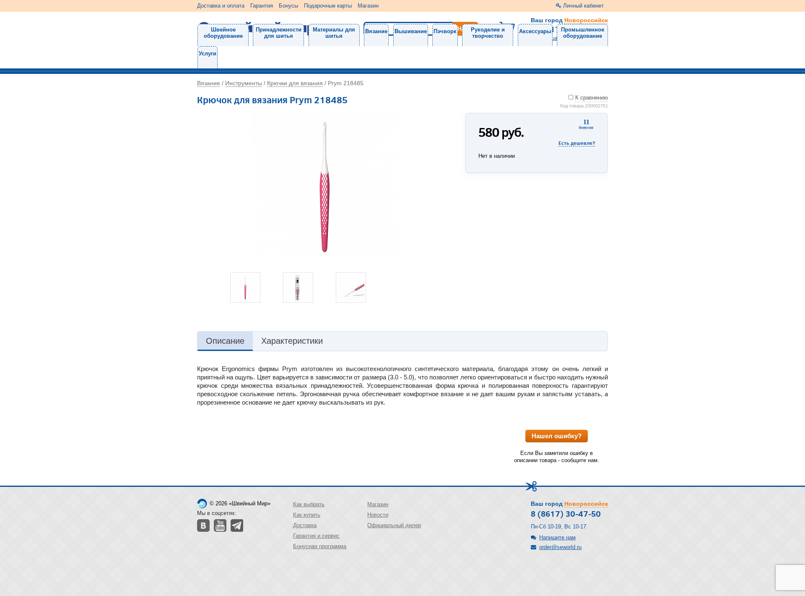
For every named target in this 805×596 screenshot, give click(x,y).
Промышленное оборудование (582, 32)
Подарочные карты (328, 6)
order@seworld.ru (560, 547)
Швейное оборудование (223, 32)
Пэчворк (445, 31)
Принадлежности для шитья (278, 32)
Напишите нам (557, 537)
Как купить (306, 515)
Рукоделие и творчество (488, 32)
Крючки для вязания (295, 83)
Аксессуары (535, 31)
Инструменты (243, 83)
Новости (377, 515)
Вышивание (411, 31)
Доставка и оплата (220, 6)
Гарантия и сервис (316, 536)
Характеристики (292, 340)
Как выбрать (309, 504)
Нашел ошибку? (557, 435)
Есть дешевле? (576, 143)
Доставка (305, 525)
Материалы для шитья (334, 32)
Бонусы (288, 6)
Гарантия (261, 6)
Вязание (376, 31)
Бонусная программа (319, 546)
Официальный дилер (394, 525)
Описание (225, 340)
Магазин (368, 6)
